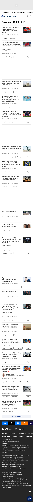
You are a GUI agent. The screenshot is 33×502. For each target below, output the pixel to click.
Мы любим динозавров (9, 291)
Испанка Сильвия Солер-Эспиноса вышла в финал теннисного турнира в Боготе (11, 341)
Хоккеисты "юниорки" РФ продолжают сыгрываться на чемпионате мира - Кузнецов (11, 44)
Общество (12, 433)
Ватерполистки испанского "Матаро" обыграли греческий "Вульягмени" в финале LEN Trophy (10, 99)
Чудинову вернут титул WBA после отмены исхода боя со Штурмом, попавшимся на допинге (11, 369)
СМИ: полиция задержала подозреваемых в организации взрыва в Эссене (10, 30)
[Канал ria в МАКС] (5, 423)
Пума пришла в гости (9, 211)
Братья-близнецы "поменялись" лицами (9, 225)
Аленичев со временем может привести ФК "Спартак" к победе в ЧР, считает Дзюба (10, 307)
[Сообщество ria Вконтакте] (18, 423)
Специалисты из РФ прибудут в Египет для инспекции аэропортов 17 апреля (11, 354)
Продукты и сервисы (25, 436)
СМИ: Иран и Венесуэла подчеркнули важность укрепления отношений (10, 326)
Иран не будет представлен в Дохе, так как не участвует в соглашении (11, 83)
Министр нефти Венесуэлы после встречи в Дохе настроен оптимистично (10, 388)
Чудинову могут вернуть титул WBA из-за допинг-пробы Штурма (10, 279)
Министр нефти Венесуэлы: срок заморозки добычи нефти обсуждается (11, 178)
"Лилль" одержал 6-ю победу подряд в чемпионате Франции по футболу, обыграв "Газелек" (11, 403)
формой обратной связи (23, 480)
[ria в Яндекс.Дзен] (11, 423)
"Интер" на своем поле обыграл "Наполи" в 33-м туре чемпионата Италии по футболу (11, 164)
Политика (4, 433)
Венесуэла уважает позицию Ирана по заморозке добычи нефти (11, 148)
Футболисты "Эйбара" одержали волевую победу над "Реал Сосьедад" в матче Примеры (11, 114)
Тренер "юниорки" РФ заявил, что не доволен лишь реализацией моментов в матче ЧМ (11, 240)
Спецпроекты (6, 436)
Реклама (14, 436)
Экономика (20, 433)
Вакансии (4, 443)
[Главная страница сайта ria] (10, 16)
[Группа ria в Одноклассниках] (24, 423)
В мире (27, 433)
